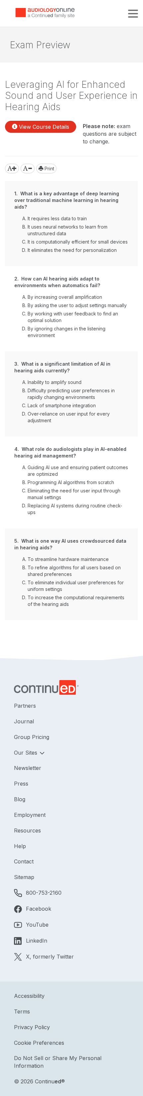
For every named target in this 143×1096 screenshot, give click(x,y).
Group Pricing (31, 737)
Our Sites (26, 752)
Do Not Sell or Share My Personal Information (57, 1062)
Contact (24, 861)
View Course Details (43, 126)
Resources (27, 830)
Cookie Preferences (39, 1042)
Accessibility (29, 996)
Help (20, 846)
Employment (30, 815)
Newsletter (27, 768)
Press (21, 783)
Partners (25, 705)
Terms (22, 1011)
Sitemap (24, 877)
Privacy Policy (32, 1027)
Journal (24, 721)
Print (48, 168)
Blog (19, 799)
